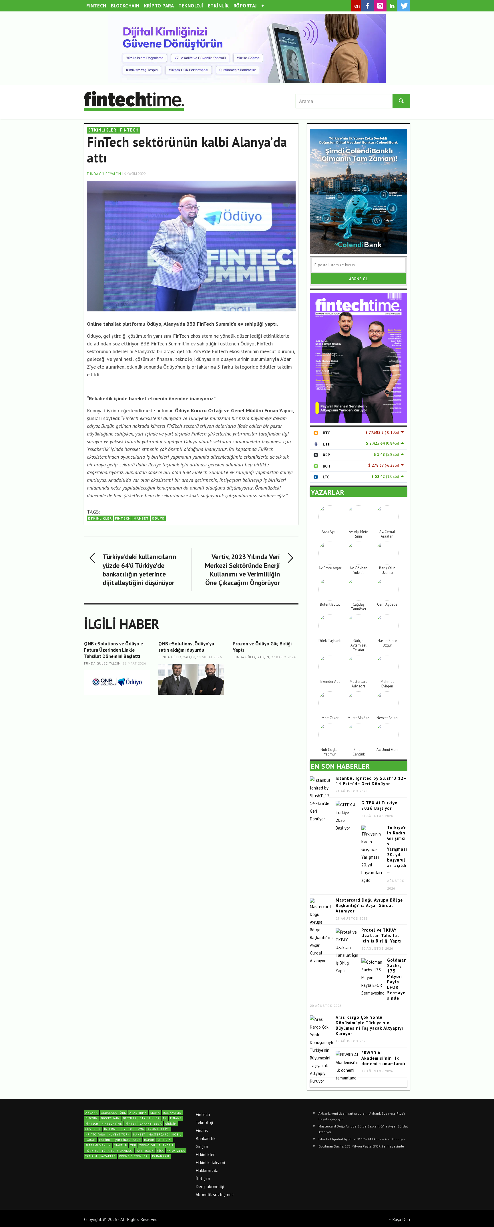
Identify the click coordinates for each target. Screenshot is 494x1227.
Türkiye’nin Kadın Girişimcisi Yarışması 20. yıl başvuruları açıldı (397, 846)
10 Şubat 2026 (209, 657)
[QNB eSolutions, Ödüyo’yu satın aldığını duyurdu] (191, 679)
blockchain (110, 1118)
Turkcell (166, 1145)
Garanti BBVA (151, 1123)
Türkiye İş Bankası (117, 1151)
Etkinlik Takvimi (210, 1162)
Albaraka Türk (113, 1113)
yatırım (91, 1156)
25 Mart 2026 (134, 664)
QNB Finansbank (127, 1140)
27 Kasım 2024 (283, 657)
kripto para (95, 1134)
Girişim (202, 1146)
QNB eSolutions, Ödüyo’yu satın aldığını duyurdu (186, 647)
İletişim (203, 1178)
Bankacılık (206, 1138)
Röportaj (165, 1140)
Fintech (203, 1114)
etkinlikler (100, 518)
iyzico (127, 1129)
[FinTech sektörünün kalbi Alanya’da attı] (191, 245)
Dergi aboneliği (210, 1186)
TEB (133, 1145)
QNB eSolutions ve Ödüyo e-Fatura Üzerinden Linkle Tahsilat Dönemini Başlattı (114, 650)
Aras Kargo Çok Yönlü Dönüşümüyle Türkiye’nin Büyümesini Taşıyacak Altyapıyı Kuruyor (369, 1025)
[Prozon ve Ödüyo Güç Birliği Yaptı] (265, 679)
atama (155, 1113)
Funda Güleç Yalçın (104, 174)
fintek (131, 1123)
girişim (171, 1123)
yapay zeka (176, 1151)
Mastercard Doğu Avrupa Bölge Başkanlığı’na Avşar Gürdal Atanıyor (369, 905)
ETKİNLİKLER (102, 130)
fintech (123, 518)
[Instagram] (380, 5)
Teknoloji (204, 1122)
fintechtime (112, 1123)
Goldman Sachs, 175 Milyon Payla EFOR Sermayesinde (397, 979)
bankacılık (172, 1113)
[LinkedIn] (392, 6)
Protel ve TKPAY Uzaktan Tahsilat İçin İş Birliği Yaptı (381, 935)
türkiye (91, 1151)
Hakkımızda (207, 1170)
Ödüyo (158, 518)
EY (165, 1118)
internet (111, 1129)
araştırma (138, 1113)
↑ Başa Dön (399, 1219)
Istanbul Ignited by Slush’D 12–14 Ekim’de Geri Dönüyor (371, 780)
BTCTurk (129, 1118)
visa (160, 1151)
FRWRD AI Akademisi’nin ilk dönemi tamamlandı (383, 1058)
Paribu (104, 1140)
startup (120, 1145)
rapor (149, 1140)
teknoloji (147, 1145)
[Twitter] (403, 5)
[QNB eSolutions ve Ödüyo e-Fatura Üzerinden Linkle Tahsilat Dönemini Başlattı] (117, 682)
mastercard (158, 1134)
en (357, 5)
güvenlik (93, 1129)
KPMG (140, 1129)
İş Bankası (160, 1156)
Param (90, 1140)
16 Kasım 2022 (134, 174)
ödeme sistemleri (134, 1156)
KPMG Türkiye (159, 1129)
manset (141, 518)
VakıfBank (145, 1151)
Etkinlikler (205, 1154)
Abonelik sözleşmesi (215, 1194)
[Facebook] (367, 5)
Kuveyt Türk (119, 1134)
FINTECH (129, 130)
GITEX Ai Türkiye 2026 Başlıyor (379, 805)
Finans (202, 1130)
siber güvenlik (98, 1145)
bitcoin (91, 1118)
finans (175, 1118)
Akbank (91, 1113)
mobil (176, 1134)
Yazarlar (108, 1156)
